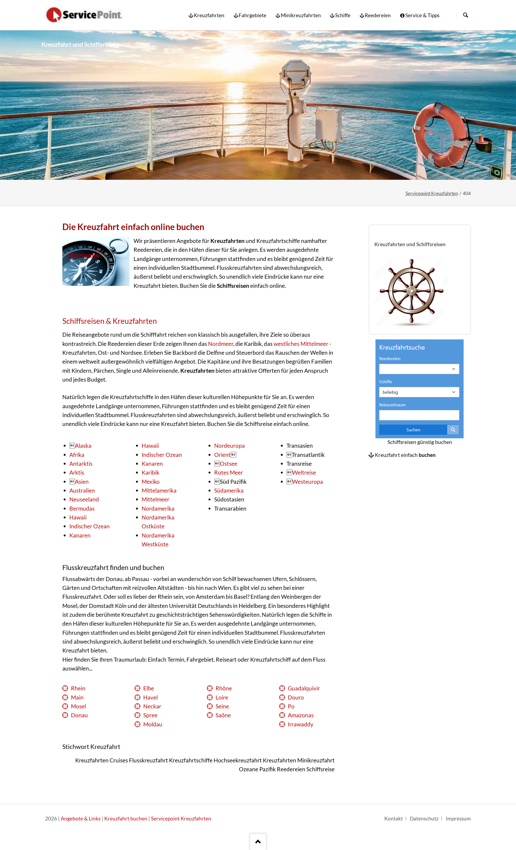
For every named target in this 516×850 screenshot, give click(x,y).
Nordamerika (158, 508)
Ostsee (228, 463)
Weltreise (304, 472)
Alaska (83, 445)
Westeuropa (307, 481)
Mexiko (151, 481)
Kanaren (80, 535)
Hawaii (78, 517)
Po (291, 706)
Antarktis (80, 463)
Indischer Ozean (89, 526)
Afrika (76, 454)
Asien (82, 481)
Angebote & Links (81, 819)
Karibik (150, 472)
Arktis (76, 472)
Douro (296, 697)
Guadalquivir (304, 688)
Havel (150, 697)
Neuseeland (84, 499)
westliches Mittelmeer (301, 343)
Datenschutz (424, 819)
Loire (222, 697)
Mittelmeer (155, 499)
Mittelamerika (159, 490)
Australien (82, 490)
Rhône (224, 688)
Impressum (458, 819)
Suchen (465, 15)
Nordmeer (220, 343)
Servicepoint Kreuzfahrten (432, 193)
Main (77, 697)
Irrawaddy (300, 724)
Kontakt (393, 819)
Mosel (78, 706)
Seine (222, 706)
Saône (223, 715)
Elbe (148, 688)
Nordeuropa (229, 445)
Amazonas (301, 715)
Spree (150, 715)
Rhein (78, 688)
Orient (222, 454)
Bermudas (82, 508)
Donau (79, 715)
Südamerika (228, 490)
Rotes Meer (228, 472)
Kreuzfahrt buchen (125, 819)
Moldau (152, 724)
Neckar (152, 706)
